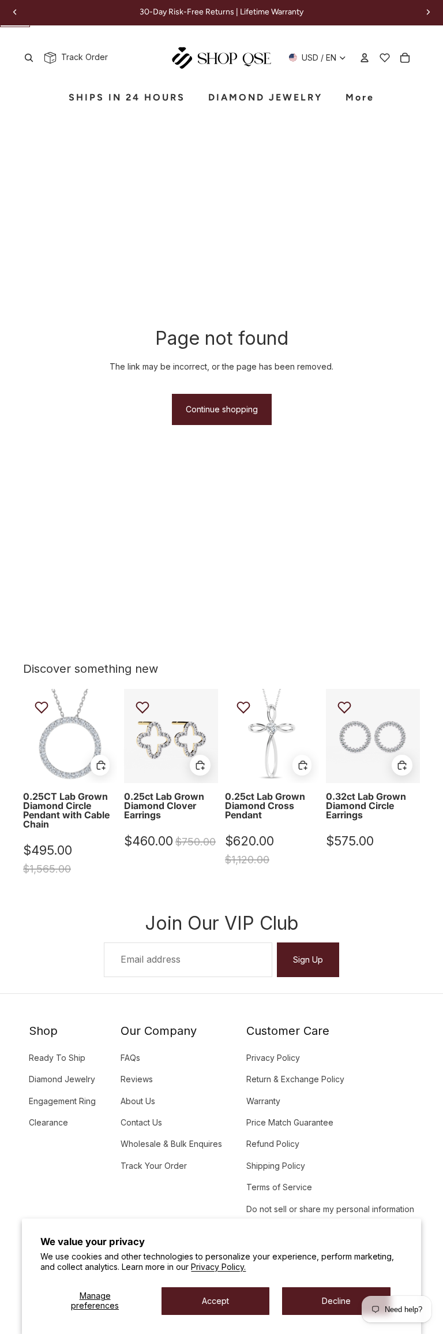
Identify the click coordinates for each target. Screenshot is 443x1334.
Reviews (137, 1079)
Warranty (263, 1101)
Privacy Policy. (218, 1267)
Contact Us (141, 1122)
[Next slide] (108, 736)
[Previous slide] (32, 736)
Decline (336, 1301)
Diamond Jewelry (62, 1079)
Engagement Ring (62, 1101)
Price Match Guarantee (289, 1122)
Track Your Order (154, 1166)
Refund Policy (272, 1144)
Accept (215, 1301)
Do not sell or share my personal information (330, 1209)
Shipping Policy (275, 1166)
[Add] (100, 765)
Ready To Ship (57, 1058)
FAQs (130, 1058)
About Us (138, 1101)
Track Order (82, 57)
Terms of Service (279, 1187)
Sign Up (308, 959)
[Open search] (29, 58)
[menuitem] (360, 98)
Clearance (48, 1122)
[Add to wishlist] (41, 707)
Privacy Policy (273, 1058)
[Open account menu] (365, 58)
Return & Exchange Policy (295, 1079)
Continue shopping (222, 409)
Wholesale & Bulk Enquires (171, 1144)
